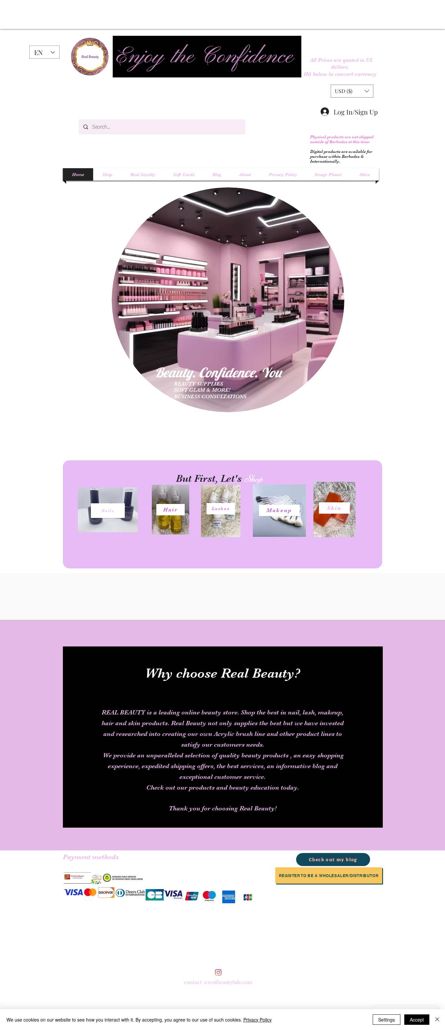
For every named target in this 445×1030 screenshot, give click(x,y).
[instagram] (218, 972)
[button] (352, 91)
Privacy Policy (257, 1019)
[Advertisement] (89, 14)
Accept (417, 1019)
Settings (386, 1019)
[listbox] (352, 91)
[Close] (437, 1019)
